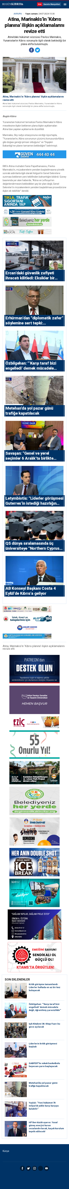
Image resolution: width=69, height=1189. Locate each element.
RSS (40, 1168)
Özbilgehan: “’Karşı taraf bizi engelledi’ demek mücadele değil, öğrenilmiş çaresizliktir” (45, 1007)
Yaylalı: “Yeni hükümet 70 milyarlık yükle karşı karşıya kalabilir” (44, 1105)
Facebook (22, 1168)
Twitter (28, 1168)
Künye (6, 1151)
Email (46, 1168)
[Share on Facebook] (31, 50)
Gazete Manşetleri (51, 4)
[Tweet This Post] (37, 50)
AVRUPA (18, 14)
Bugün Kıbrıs (12, 4)
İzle (39, 4)
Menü (65, 4)
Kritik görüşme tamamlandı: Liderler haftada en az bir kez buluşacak (44, 987)
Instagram (34, 1168)
